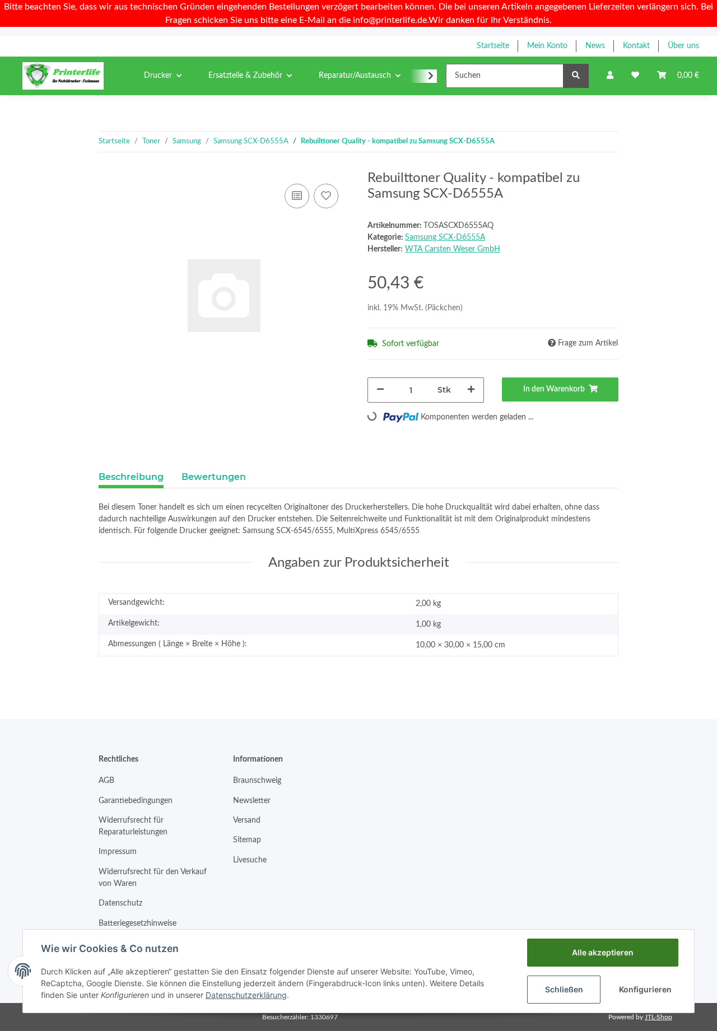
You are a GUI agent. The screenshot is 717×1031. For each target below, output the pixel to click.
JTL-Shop (658, 1017)
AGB (106, 781)
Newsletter (252, 801)
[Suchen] (576, 76)
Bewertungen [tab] (213, 477)
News (595, 46)
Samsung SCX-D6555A (445, 237)
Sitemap (247, 840)
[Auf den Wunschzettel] (326, 196)
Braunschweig (257, 781)
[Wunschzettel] (635, 76)
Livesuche (250, 860)
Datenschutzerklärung (246, 995)
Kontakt (636, 46)
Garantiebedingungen (136, 801)
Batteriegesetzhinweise (137, 923)
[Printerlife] (63, 76)
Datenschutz (120, 903)
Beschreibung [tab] (131, 477)
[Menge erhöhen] (471, 390)
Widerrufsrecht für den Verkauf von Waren (153, 878)
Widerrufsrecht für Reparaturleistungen (133, 826)
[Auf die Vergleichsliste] (297, 196)
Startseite (493, 46)
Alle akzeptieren (603, 952)
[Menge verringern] (380, 390)
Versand (246, 820)
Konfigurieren (645, 989)
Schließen (564, 989)
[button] (610, 76)
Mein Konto (547, 46)
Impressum (118, 852)
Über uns (683, 46)
